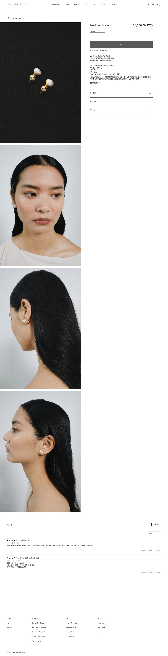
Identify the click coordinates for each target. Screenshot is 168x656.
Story (8, 623)
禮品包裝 (93, 102)
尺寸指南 (93, 93)
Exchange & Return (38, 636)
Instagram (101, 623)
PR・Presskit (36, 641)
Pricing (92, 110)
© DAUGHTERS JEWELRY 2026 (16, 652)
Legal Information (72, 623)
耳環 (118, 74)
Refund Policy (70, 636)
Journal (9, 627)
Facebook (101, 627)
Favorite (151, 5)
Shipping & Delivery (39, 627)
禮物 (95, 83)
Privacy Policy (70, 632)
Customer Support (38, 632)
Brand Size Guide (38, 623)
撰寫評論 (156, 525)
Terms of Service (71, 627)
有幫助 (158, 551)
